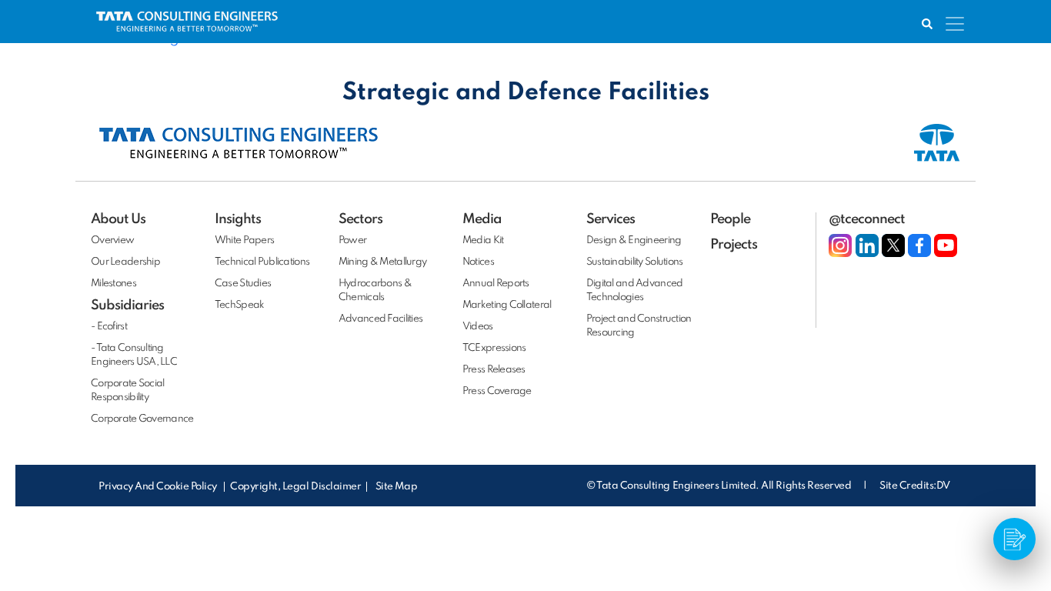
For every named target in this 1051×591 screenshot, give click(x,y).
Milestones (113, 284)
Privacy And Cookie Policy (158, 487)
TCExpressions (494, 348)
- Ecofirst (109, 327)
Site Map (396, 487)
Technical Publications (262, 262)
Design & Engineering (634, 240)
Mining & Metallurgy (382, 262)
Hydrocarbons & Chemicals (375, 290)
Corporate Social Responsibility (127, 390)
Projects (733, 245)
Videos (477, 327)
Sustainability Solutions (634, 262)
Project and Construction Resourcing (639, 326)
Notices (478, 262)
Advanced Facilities (380, 319)
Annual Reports (495, 284)
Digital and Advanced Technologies (634, 290)
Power (352, 240)
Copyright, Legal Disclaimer (295, 487)
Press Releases (494, 370)
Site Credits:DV (914, 486)
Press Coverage (497, 391)
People (730, 219)
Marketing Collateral (507, 305)
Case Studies (243, 284)
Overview (112, 240)
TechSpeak (240, 305)
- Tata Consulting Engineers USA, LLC (134, 355)
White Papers (244, 240)
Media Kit (483, 240)
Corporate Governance (142, 419)
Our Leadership (125, 262)
